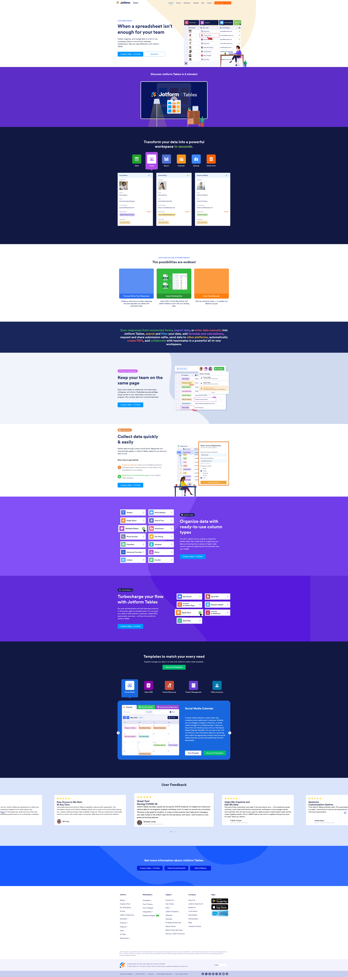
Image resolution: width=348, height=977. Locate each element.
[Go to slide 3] (173, 830)
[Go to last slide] (118, 731)
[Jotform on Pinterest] (220, 973)
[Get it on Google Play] (219, 899)
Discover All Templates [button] (174, 666)
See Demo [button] (154, 54)
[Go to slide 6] (177, 830)
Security (151, 973)
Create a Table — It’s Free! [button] (130, 54)
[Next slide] (229, 731)
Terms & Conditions (126, 973)
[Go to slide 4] (174, 830)
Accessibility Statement (164, 973)
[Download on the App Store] (219, 906)
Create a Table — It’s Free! (223, 3)
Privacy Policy (140, 973)
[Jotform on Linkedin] (209, 973)
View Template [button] (193, 752)
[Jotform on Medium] (213, 973)
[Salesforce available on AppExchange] (219, 912)
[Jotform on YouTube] (223, 973)
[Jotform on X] (206, 973)
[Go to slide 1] (170, 830)
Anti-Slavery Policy (181, 973)
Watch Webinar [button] (200, 867)
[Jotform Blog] (216, 973)
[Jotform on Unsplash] (227, 973)
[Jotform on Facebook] (203, 973)
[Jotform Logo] (123, 2)
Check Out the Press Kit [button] (176, 867)
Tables (135, 3)
